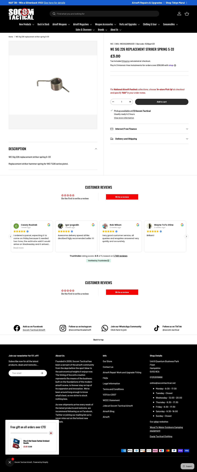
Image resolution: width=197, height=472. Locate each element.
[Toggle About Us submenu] (120, 30)
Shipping (125, 61)
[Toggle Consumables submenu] (177, 24)
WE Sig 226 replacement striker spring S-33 (32, 37)
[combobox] (104, 14)
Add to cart (162, 101)
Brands (101, 29)
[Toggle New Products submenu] (33, 24)
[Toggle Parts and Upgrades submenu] (138, 24)
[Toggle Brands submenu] (106, 30)
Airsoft (106, 416)
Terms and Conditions (113, 389)
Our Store (107, 361)
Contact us (108, 366)
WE (111, 44)
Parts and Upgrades (128, 24)
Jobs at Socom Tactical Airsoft (118, 405)
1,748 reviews (120, 256)
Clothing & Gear (150, 24)
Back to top (98, 339)
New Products (25, 24)
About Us (114, 29)
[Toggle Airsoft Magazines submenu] (90, 24)
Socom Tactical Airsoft (34, 329)
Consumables (169, 24)
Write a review (122, 197)
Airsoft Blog (108, 411)
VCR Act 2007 (109, 394)
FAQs (105, 378)
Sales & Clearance (84, 29)
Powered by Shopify (40, 462)
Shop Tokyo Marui (175, 2)
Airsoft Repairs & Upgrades (147, 2)
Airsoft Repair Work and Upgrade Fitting (122, 372)
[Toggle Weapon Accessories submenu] (115, 24)
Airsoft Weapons (60, 24)
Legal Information (111, 383)
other (156, 421)
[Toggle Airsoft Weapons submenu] (68, 24)
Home (11, 37)
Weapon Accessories (104, 24)
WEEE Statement (111, 400)
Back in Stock (43, 24)
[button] (187, 14)
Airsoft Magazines (81, 24)
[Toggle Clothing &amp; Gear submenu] (158, 24)
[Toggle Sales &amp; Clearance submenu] (93, 30)
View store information (124, 118)
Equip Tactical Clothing (161, 436)
